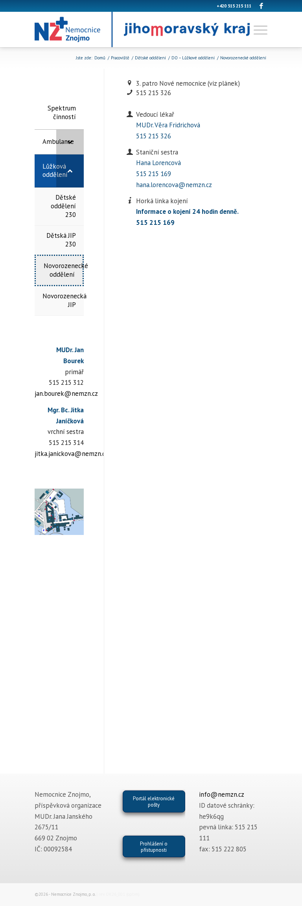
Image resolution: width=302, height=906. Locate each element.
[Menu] (258, 29)
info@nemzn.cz (221, 794)
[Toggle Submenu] (70, 142)
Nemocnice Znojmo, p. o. (73, 894)
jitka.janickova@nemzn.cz (71, 453)
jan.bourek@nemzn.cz (66, 393)
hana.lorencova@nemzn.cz (174, 184)
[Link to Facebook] (261, 6)
